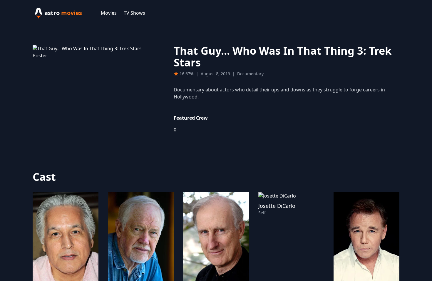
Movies (109, 13)
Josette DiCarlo (276, 205)
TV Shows (134, 13)
